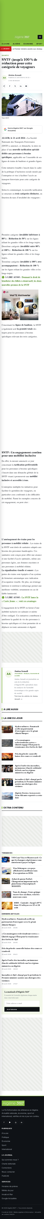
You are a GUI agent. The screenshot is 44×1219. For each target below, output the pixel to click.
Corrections (7, 1168)
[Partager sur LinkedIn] (20, 86)
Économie (28, 44)
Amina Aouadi (14, 75)
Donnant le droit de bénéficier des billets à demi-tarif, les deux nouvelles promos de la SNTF (21, 281)
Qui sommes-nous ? (10, 1160)
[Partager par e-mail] (26, 86)
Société (5, 55)
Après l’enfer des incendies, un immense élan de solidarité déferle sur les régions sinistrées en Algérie (20, 963)
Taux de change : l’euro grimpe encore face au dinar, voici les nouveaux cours (26, 894)
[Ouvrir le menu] (40, 37)
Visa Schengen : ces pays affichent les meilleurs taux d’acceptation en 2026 (25, 870)
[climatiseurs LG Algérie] (22, 305)
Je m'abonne (12, 1009)
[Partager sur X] (15, 86)
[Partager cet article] (4, 86)
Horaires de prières (10, 1186)
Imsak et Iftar (7, 1194)
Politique (5, 1137)
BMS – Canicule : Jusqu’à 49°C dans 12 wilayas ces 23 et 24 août (28, 905)
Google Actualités (9, 1198)
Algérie (16, 44)
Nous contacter (8, 1172)
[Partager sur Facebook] (9, 86)
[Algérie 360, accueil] (22, 37)
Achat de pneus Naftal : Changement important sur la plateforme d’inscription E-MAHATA (25, 882)
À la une (5, 44)
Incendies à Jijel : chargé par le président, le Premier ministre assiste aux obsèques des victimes (21, 978)
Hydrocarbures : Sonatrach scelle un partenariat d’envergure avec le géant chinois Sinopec (19, 922)
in (21, 1122)
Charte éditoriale (9, 1164)
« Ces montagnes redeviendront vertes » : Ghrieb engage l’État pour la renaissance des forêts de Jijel (20, 937)
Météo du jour (7, 1190)
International (7, 1149)
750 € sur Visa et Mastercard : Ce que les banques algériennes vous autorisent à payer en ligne (26, 860)
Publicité (5, 1176)
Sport (39, 44)
